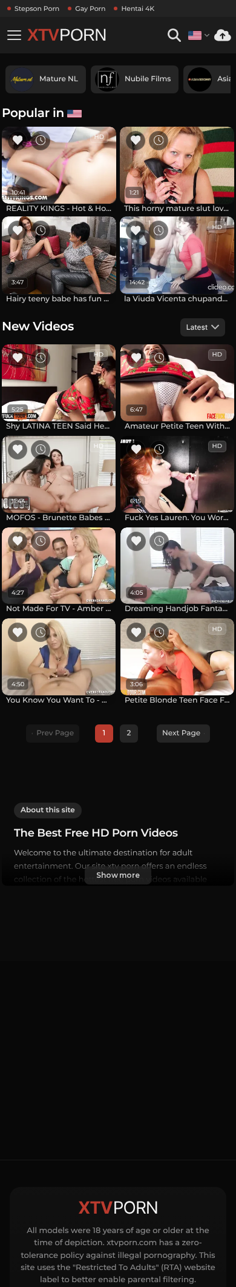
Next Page (181, 733)
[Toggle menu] (14, 35)
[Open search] (174, 35)
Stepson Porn (37, 8)
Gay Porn (90, 8)
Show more (118, 875)
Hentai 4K (137, 8)
